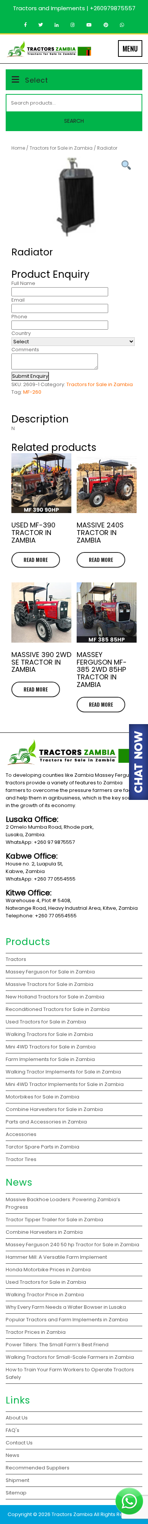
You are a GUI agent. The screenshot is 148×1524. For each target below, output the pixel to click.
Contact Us (19, 1442)
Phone (19, 316)
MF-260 (32, 392)
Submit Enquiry (30, 376)
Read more (36, 559)
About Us (17, 1417)
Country (21, 333)
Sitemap (16, 1492)
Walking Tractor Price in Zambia (45, 1294)
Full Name (23, 283)
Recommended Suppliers (37, 1467)
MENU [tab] (130, 48)
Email (18, 300)
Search (74, 121)
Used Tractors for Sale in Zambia (46, 1282)
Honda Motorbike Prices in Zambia (48, 1269)
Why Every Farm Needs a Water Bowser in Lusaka (66, 1307)
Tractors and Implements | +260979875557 (74, 8)
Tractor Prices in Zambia (36, 1332)
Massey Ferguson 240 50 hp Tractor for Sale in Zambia (72, 1244)
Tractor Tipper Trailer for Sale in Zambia (55, 1219)
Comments (25, 349)
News (12, 1455)
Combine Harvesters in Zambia (45, 1232)
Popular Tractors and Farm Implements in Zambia (68, 1319)
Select (36, 80)
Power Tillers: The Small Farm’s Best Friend (58, 1344)
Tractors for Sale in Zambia (61, 148)
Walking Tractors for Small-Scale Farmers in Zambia (70, 1357)
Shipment (17, 1480)
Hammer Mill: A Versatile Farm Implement (57, 1257)
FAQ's (12, 1430)
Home (18, 148)
